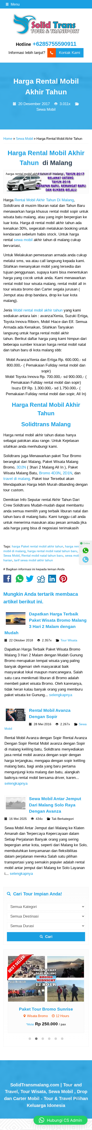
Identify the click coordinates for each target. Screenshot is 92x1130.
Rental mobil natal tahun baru (42, 555)
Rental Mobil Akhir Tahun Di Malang (44, 200)
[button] (60, 1120)
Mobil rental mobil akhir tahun (38, 310)
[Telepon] (85, 559)
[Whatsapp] (85, 550)
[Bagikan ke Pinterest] (64, 581)
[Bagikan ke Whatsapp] (20, 581)
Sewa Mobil (46, 109)
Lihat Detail (50, 978)
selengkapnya (60, 695)
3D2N (21, 467)
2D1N (67, 473)
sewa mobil (23, 240)
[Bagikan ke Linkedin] (53, 581)
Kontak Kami (69, 53)
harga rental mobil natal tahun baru (52, 551)
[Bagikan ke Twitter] (31, 581)
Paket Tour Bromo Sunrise (46, 1009)
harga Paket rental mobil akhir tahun (37, 546)
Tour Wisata (69, 640)
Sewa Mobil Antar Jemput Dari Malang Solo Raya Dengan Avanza (55, 805)
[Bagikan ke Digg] (42, 581)
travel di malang (16, 479)
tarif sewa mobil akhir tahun (33, 560)
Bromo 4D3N (50, 473)
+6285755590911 (54, 44)
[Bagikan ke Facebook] (8, 581)
